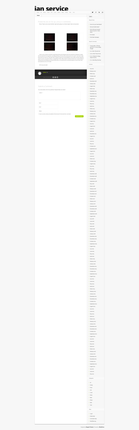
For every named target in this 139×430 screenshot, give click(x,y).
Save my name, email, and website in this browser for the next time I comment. (55, 114)
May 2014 (92, 103)
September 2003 (93, 303)
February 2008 (93, 188)
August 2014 (92, 98)
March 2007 (92, 198)
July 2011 (92, 138)
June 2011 (92, 141)
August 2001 (92, 366)
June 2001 (92, 371)
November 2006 (93, 208)
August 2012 (92, 126)
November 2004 (93, 268)
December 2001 (93, 356)
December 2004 (93, 266)
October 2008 (93, 178)
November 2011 (93, 133)
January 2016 (92, 83)
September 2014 (93, 96)
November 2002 (93, 328)
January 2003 (92, 323)
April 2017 (92, 78)
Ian (47, 22)
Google (53, 77)
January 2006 (92, 233)
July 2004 (92, 278)
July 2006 (92, 218)
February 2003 (93, 321)
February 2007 (93, 201)
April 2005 (92, 256)
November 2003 (93, 298)
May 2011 (92, 143)
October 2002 (93, 331)
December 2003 (93, 296)
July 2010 (92, 153)
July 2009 (92, 166)
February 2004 (93, 291)
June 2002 (92, 341)
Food (48, 12)
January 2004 (92, 293)
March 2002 (92, 348)
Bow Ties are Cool (96, 51)
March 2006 (92, 228)
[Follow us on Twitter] (92, 12)
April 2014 (92, 106)
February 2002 (93, 351)
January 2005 (92, 263)
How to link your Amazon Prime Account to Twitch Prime (95, 31)
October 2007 (93, 196)
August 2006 (92, 216)
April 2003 (92, 316)
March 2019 (92, 73)
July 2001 (92, 369)
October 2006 (93, 211)
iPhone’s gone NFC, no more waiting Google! (95, 47)
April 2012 (92, 131)
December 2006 (93, 206)
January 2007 (92, 203)
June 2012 (92, 128)
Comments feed (93, 418)
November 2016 (93, 81)
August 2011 (92, 136)
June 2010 (92, 156)
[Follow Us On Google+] (102, 12)
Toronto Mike (92, 45)
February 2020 (93, 71)
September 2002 (93, 333)
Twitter (57, 77)
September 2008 (93, 181)
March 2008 (92, 186)
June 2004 (92, 281)
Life (51, 12)
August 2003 (92, 306)
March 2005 (92, 258)
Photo (66, 12)
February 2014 (93, 111)
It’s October (92, 34)
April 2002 (92, 346)
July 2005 (92, 248)
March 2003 (92, 318)
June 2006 (92, 221)
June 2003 (92, 311)
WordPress (101, 427)
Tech (74, 12)
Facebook (55, 77)
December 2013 (93, 116)
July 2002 (92, 338)
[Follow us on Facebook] (96, 12)
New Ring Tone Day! (97, 60)
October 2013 (93, 118)
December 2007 (93, 191)
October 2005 (93, 241)
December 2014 (93, 91)
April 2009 (92, 171)
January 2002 (92, 353)
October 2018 (93, 76)
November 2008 (93, 176)
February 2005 (93, 261)
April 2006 (92, 226)
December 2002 (93, 326)
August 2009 (92, 163)
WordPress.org (93, 421)
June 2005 (92, 251)
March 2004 (92, 288)
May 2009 (92, 168)
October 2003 (93, 301)
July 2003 (92, 308)
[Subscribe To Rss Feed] (99, 12)
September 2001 (93, 363)
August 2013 (92, 121)
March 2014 (92, 108)
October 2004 (93, 271)
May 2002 (92, 343)
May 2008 (92, 183)
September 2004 (93, 273)
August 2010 (92, 151)
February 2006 (93, 231)
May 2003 (92, 313)
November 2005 (93, 238)
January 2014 (92, 113)
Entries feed (92, 416)
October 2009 (93, 161)
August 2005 (92, 246)
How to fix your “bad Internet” (96, 24)
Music (59, 12)
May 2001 (92, 374)
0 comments (66, 22)
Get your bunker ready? (94, 26)
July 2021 (92, 68)
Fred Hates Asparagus (94, 37)
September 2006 (93, 213)
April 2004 (92, 286)
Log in (91, 413)
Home (38, 12)
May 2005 (92, 253)
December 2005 (93, 236)
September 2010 (93, 148)
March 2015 (92, 88)
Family (44, 12)
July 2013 (92, 123)
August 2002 (92, 336)
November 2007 (93, 193)
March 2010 (92, 158)
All (41, 12)
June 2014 (92, 101)
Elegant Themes (89, 427)
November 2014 (93, 93)
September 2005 (93, 243)
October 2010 (93, 146)
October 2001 (93, 361)
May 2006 (92, 223)
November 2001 (93, 358)
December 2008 (93, 173)
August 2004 (92, 276)
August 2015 (92, 86)
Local (55, 12)
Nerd (63, 12)
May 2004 (92, 283)
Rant (70, 12)
